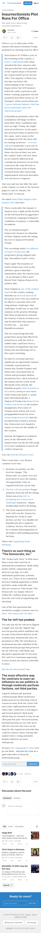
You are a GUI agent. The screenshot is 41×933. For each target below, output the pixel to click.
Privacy (28, 915)
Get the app (31, 922)
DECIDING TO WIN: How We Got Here (15, 867)
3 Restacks (27, 774)
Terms (34, 915)
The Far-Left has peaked (18, 489)
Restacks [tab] (17, 798)
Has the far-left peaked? (14, 669)
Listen (36, 31)
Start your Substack (14, 922)
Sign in (36, 3)
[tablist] (12, 798)
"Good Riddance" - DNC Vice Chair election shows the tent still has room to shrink (15, 837)
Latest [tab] (10, 826)
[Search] (37, 826)
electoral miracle (25, 295)
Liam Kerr (10, 30)
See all (6, 885)
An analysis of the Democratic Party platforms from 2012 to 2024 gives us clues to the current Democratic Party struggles (13, 873)
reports (13, 43)
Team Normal (8, 10)
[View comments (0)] (12, 37)
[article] (20, 838)
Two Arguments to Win (22, 748)
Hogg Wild (7, 833)
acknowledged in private (17, 417)
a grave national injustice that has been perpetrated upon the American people (22, 107)
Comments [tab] (7, 798)
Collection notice (20, 917)
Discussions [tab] (19, 826)
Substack (9, 928)
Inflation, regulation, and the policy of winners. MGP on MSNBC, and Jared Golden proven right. (15, 853)
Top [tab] (4, 826)
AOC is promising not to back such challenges (19, 499)
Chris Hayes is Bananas (13, 849)
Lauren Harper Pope (19, 877)
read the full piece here (21, 454)
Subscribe (27, 3)
